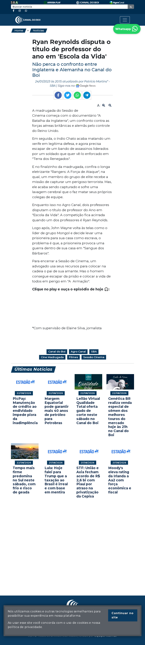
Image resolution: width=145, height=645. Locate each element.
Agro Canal (78, 351)
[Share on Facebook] (58, 95)
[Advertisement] (72, 542)
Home (18, 30)
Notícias (38, 30)
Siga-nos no (67, 85)
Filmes (73, 357)
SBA (94, 351)
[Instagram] (19, 11)
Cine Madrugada (52, 357)
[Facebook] (13, 11)
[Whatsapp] (26, 11)
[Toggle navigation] (125, 19)
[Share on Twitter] (67, 95)
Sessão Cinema (93, 357)
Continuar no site (123, 615)
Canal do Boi (56, 351)
